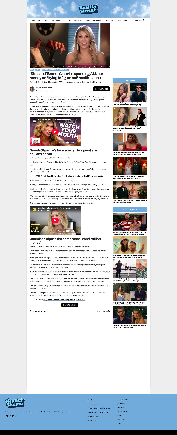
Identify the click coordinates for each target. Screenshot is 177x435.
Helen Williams (45, 87)
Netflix (109, 20)
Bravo (38, 69)
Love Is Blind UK (39, 20)
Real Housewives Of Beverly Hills (49, 106)
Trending (136, 20)
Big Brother (57, 20)
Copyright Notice (92, 420)
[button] (144, 20)
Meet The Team (92, 404)
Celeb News (123, 20)
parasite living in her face (75, 189)
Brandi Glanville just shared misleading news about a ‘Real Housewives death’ (72, 176)
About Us (90, 400)
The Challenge (74, 20)
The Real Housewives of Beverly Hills (55, 69)
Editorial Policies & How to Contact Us (99, 408)
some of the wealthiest (67, 272)
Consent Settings (93, 416)
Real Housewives (93, 20)
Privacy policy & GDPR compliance (98, 412)
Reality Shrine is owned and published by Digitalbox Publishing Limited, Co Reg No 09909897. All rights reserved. (38, 412)
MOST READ (130, 80)
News (31, 69)
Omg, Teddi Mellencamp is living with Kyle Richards (64, 300)
